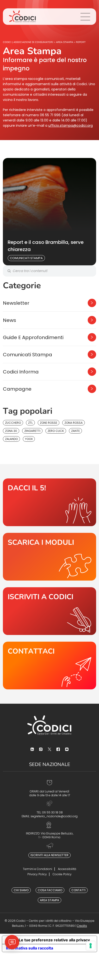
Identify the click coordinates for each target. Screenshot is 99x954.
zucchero (13, 423)
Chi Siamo (21, 890)
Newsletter (16, 303)
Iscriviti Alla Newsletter (49, 855)
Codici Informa (21, 371)
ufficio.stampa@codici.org (70, 125)
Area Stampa (49, 900)
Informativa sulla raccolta (29, 948)
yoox (29, 439)
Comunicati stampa (26, 258)
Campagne (17, 389)
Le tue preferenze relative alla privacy (54, 940)
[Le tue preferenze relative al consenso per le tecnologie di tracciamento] (90, 945)
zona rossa (73, 423)
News (9, 320)
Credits (82, 926)
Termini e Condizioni (37, 869)
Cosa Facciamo (50, 890)
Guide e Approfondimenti (33, 337)
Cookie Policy (62, 874)
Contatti (78, 890)
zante (75, 431)
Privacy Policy (37, 874)
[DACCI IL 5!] (49, 502)
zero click (56, 431)
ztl (30, 423)
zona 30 (11, 431)
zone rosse (48, 423)
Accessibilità (67, 869)
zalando (11, 439)
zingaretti (32, 431)
